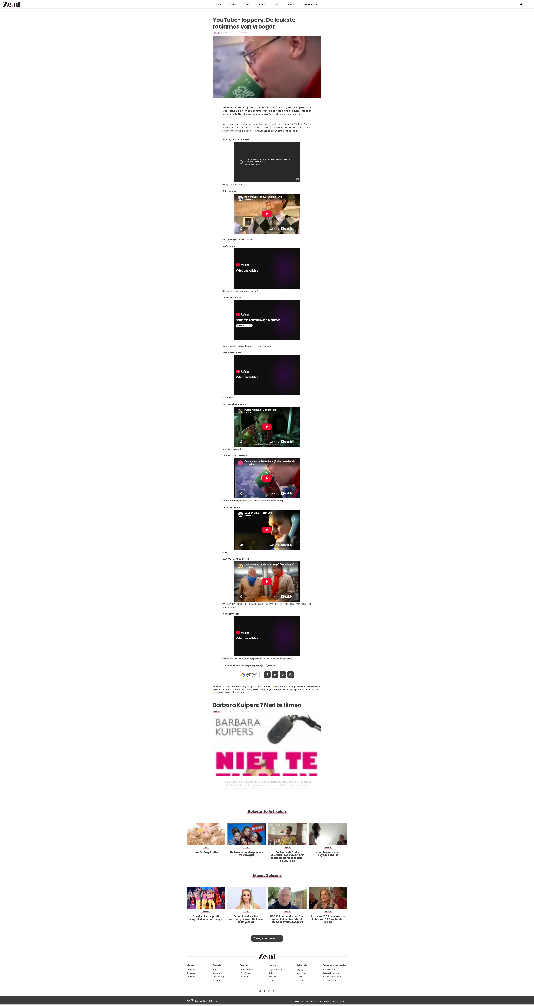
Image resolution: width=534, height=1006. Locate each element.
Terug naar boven (265, 938)
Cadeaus (244, 976)
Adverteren (314, 1001)
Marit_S (248, 33)
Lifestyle (276, 4)
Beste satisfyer (329, 980)
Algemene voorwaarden (329, 1001)
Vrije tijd (300, 969)
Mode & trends (246, 969)
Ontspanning (218, 976)
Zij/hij (271, 973)
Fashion (247, 4)
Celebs (300, 976)
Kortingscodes (311, 4)
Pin (283, 674)
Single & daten (275, 969)
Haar (215, 969)
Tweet (275, 674)
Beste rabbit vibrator (332, 973)
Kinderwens (192, 969)
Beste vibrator (329, 969)
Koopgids (292, 4)
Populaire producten (335, 965)
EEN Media (213, 1001)
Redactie (295, 1001)
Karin (246, 711)
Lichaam (216, 980)
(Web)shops (245, 973)
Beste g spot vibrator (332, 976)
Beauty (233, 4)
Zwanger (191, 973)
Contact (343, 1001)
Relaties (272, 976)
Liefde (262, 4)
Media (216, 33)
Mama (219, 4)
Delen (267, 674)
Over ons (304, 1001)
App (290, 674)
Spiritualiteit (302, 973)
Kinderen (191, 976)
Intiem (271, 980)
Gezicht (216, 973)
